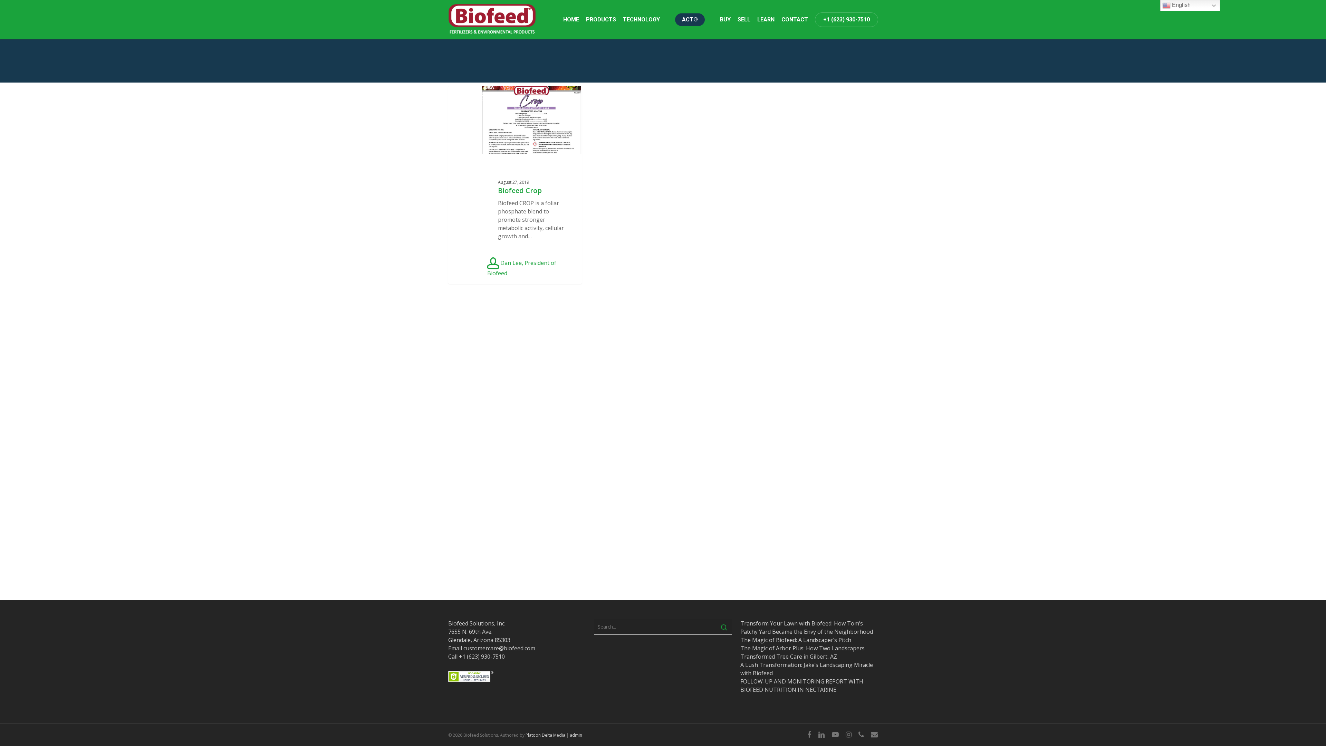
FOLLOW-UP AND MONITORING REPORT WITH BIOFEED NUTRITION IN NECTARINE (801, 686)
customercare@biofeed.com (499, 648)
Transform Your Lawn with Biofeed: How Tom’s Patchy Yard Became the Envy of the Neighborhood (806, 627)
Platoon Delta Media (545, 735)
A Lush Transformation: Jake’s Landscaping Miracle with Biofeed (806, 669)
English (1181, 5)
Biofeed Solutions (481, 97)
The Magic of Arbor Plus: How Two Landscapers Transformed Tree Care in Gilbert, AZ (802, 652)
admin (576, 735)
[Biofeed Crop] (515, 185)
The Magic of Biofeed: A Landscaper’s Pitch (795, 640)
